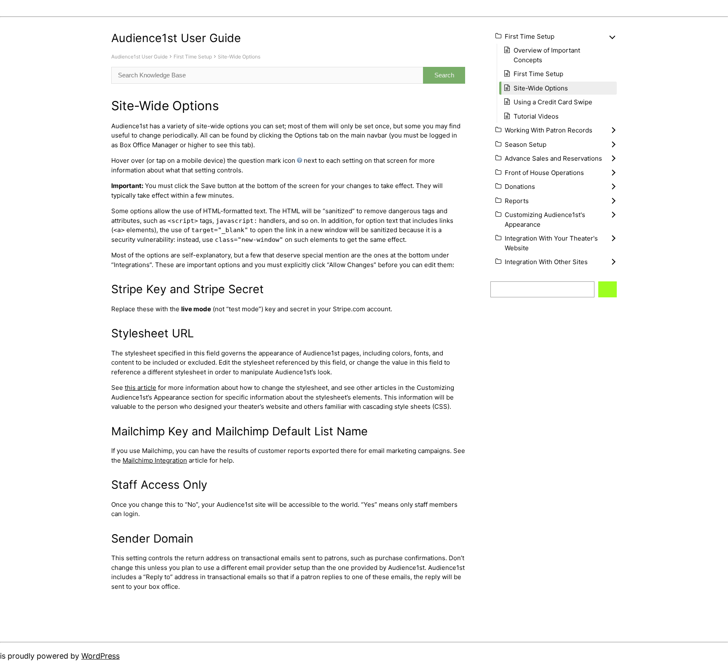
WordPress (100, 655)
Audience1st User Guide (139, 56)
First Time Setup (193, 56)
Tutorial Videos (536, 116)
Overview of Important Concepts (547, 55)
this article (140, 388)
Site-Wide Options (239, 56)
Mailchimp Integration (155, 460)
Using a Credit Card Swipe (553, 102)
